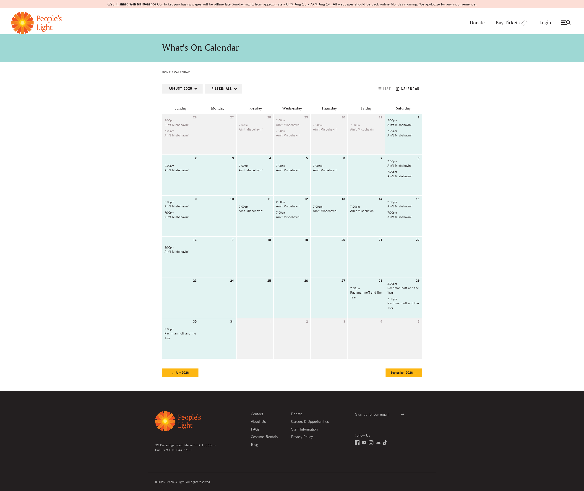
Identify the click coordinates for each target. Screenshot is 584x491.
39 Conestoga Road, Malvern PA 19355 (184, 445)
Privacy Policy (302, 436)
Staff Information (304, 429)
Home (166, 72)
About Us (258, 421)
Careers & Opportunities (310, 421)
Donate (477, 22)
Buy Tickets (508, 22)
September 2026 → (404, 373)
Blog (254, 444)
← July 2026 (180, 373)
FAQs (255, 429)
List (386, 88)
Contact (257, 414)
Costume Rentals (264, 436)
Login (545, 22)
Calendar (182, 72)
